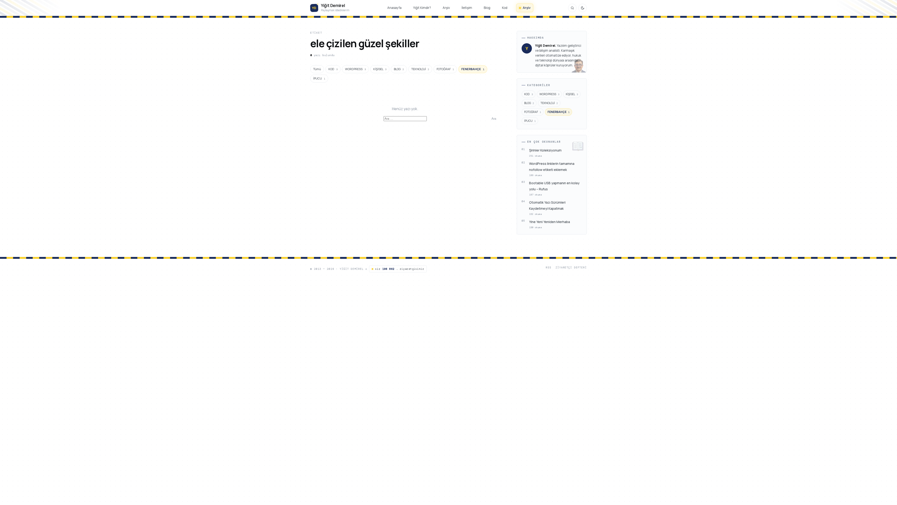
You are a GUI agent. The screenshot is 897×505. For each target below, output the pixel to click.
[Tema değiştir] (582, 8)
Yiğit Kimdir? (422, 8)
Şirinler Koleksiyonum (545, 150)
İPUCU (319, 78)
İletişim (467, 8)
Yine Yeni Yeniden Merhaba (549, 222)
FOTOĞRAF (445, 69)
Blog (487, 8)
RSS (548, 267)
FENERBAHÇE (472, 69)
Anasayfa (394, 8)
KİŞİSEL (379, 69)
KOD (333, 69)
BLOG (399, 69)
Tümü (317, 69)
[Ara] (572, 8)
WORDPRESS (355, 69)
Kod (504, 8)
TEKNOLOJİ (420, 69)
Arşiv (446, 8)
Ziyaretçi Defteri (571, 267)
